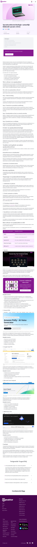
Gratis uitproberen (9, 54)
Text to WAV (13, 529)
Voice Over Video (5, 528)
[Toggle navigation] (35, 2)
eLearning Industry (12, 205)
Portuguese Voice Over (22, 504)
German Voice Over (22, 509)
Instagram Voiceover (6, 524)
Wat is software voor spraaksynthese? (9, 40)
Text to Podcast (13, 531)
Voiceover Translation (6, 534)
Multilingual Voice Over (22, 500)
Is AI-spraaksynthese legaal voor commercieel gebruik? (15, 465)
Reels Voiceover (5, 526)
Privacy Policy (4, 508)
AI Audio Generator (22, 515)
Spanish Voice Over (22, 511)
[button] (32, 2)
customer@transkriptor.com (23, 521)
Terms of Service (4, 510)
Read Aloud (4, 536)
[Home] (3, 2)
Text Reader (12, 534)
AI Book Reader (13, 525)
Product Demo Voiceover (5, 531)
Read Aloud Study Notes (13, 522)
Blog (3, 506)
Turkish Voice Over (22, 506)
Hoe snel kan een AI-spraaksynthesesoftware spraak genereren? (17, 475)
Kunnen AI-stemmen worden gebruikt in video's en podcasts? (16, 482)
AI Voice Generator (22, 513)
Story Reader (13, 527)
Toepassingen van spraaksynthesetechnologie (10, 44)
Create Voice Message (14, 536)
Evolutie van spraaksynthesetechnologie (10, 41)
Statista (6, 199)
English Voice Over (22, 502)
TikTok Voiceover (5, 521)
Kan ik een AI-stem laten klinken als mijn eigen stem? (15, 479)
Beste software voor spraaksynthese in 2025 (10, 45)
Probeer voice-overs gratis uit (25, 290)
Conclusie (6, 46)
